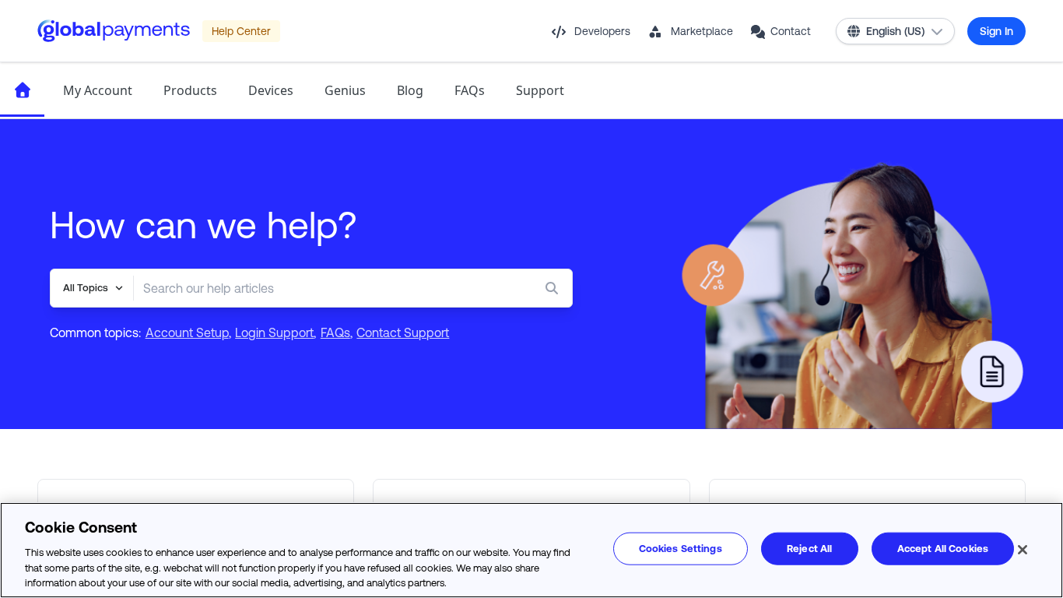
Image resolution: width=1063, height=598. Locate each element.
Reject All (809, 548)
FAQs (469, 90)
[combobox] (322, 288)
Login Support (274, 332)
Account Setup (187, 332)
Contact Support (402, 332)
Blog (410, 90)
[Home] (22, 90)
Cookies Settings (680, 548)
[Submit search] (555, 288)
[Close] (1022, 550)
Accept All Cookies (942, 548)
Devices (270, 90)
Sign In (996, 31)
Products (190, 90)
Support (540, 90)
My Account (97, 90)
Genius (345, 90)
